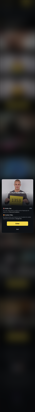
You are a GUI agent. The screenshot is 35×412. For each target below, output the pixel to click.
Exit (17, 229)
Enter (18, 223)
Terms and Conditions (14, 212)
